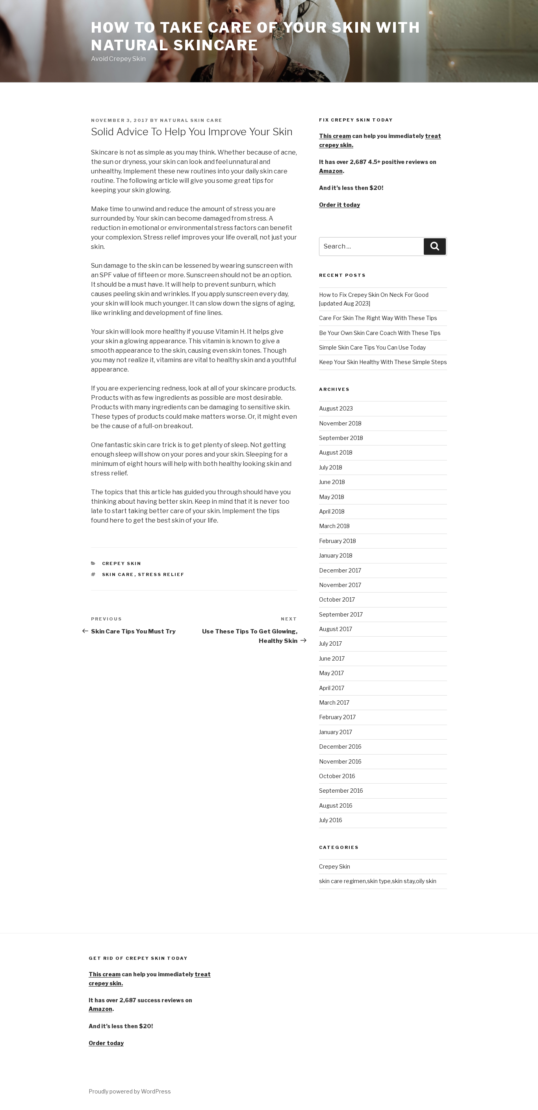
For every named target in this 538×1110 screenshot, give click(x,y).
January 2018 (335, 555)
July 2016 (330, 820)
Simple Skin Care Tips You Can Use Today (372, 347)
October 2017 (337, 599)
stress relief (161, 574)
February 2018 (337, 541)
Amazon (331, 171)
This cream (335, 136)
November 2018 (340, 423)
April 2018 (332, 511)
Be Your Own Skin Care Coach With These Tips (380, 333)
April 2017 (331, 688)
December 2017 (340, 570)
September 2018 (341, 437)
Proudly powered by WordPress (130, 1091)
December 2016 (340, 746)
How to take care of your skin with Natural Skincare (256, 36)
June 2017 (332, 658)
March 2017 (334, 702)
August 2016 (335, 805)
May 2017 (331, 673)
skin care (118, 574)
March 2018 (334, 526)
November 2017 (340, 585)
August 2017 (335, 629)
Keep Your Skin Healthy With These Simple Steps (383, 362)
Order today (106, 1043)
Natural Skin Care (191, 120)
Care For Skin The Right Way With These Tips (378, 318)
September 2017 (341, 614)
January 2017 (335, 732)
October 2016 (337, 776)
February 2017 (337, 717)
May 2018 (331, 496)
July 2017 (330, 643)
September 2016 (341, 790)
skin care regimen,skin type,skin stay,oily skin (377, 881)
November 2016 (340, 761)
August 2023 (336, 408)
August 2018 (335, 452)
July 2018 (330, 467)
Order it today (339, 204)
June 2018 (332, 482)
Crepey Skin (122, 563)
